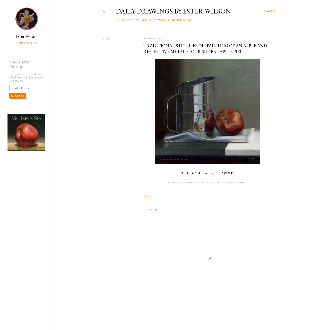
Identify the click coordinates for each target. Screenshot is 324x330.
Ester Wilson (27, 36)
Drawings (161, 20)
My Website (125, 20)
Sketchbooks (181, 20)
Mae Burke (198, 319)
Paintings (143, 20)
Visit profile (26, 43)
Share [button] (106, 38)
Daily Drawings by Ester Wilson (173, 11)
